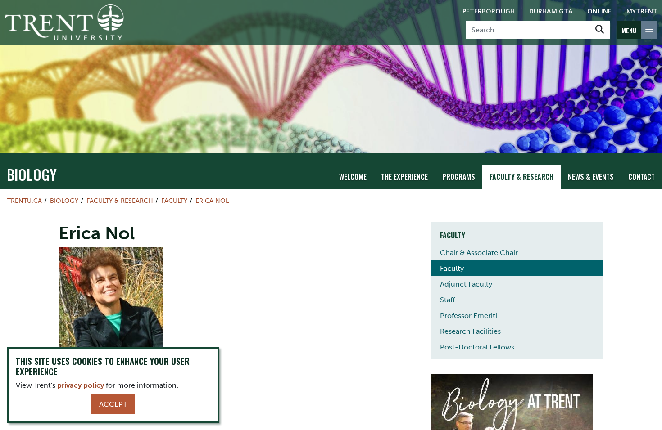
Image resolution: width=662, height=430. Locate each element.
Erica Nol (212, 201)
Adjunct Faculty (466, 284)
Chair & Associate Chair (479, 252)
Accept (113, 404)
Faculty (174, 201)
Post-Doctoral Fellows (477, 347)
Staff (447, 300)
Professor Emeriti (468, 315)
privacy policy (80, 385)
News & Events (591, 176)
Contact (641, 176)
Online (599, 11)
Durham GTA (551, 11)
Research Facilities (470, 331)
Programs (458, 176)
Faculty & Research (521, 176)
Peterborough (488, 11)
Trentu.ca (24, 201)
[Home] (64, 22)
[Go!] (599, 30)
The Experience (404, 176)
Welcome (353, 176)
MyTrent (641, 11)
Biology (32, 174)
